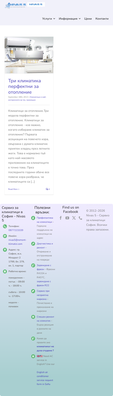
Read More (13, 189)
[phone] (80, 218)
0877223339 (16, 230)
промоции (31, 100)
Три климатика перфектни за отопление (24, 86)
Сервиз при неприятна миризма (43, 295)
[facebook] (61, 218)
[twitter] (74, 218)
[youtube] (67, 218)
